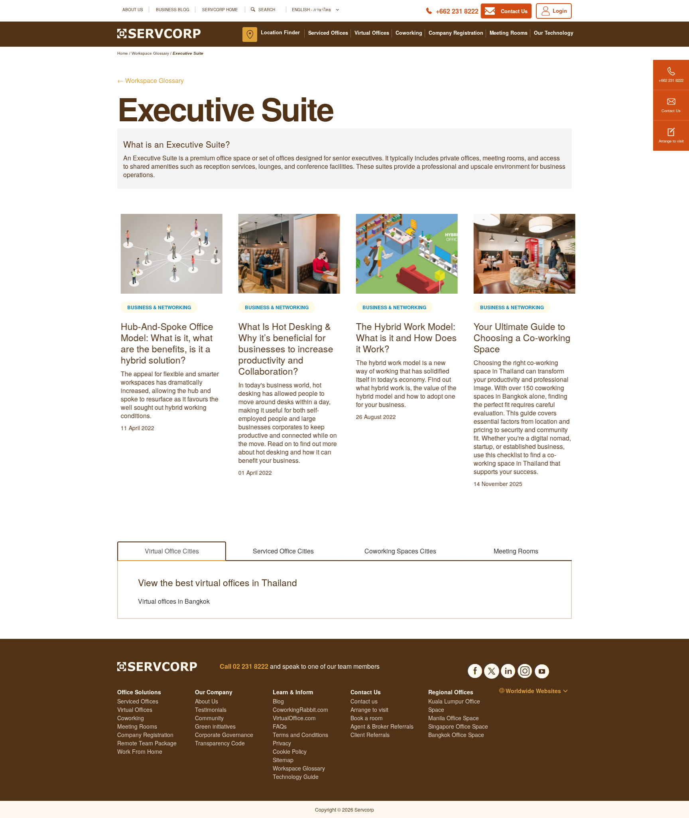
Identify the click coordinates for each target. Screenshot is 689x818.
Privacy (282, 743)
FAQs (280, 726)
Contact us (364, 701)
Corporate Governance (224, 735)
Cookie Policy (290, 751)
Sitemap (283, 760)
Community (209, 718)
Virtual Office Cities (172, 550)
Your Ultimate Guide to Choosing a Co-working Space (518, 337)
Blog (278, 701)
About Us (132, 9)
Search (266, 9)
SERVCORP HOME (220, 9)
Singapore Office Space (458, 726)
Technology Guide (296, 776)
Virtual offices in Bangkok (174, 601)
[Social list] (474, 669)
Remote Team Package (147, 743)
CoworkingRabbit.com (300, 709)
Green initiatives (215, 726)
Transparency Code (220, 743)
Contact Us (671, 110)
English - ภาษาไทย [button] (312, 9)
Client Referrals (370, 735)
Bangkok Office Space (456, 735)
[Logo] (159, 33)
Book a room (366, 718)
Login (560, 10)
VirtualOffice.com (294, 718)
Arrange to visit (671, 141)
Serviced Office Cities (283, 550)
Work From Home (139, 751)
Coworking (409, 33)
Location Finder (280, 32)
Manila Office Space (453, 718)
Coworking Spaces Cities (400, 550)
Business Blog (172, 9)
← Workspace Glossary (150, 80)
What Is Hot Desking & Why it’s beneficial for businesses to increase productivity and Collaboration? (282, 348)
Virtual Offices (371, 33)
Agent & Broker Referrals (381, 726)
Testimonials (210, 709)
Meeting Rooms (509, 33)
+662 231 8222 (457, 11)
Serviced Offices (328, 33)
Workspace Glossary (299, 768)
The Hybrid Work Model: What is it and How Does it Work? (402, 337)
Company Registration (456, 33)
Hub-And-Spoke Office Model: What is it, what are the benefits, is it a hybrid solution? (163, 343)
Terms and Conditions (300, 735)
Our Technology (553, 33)
